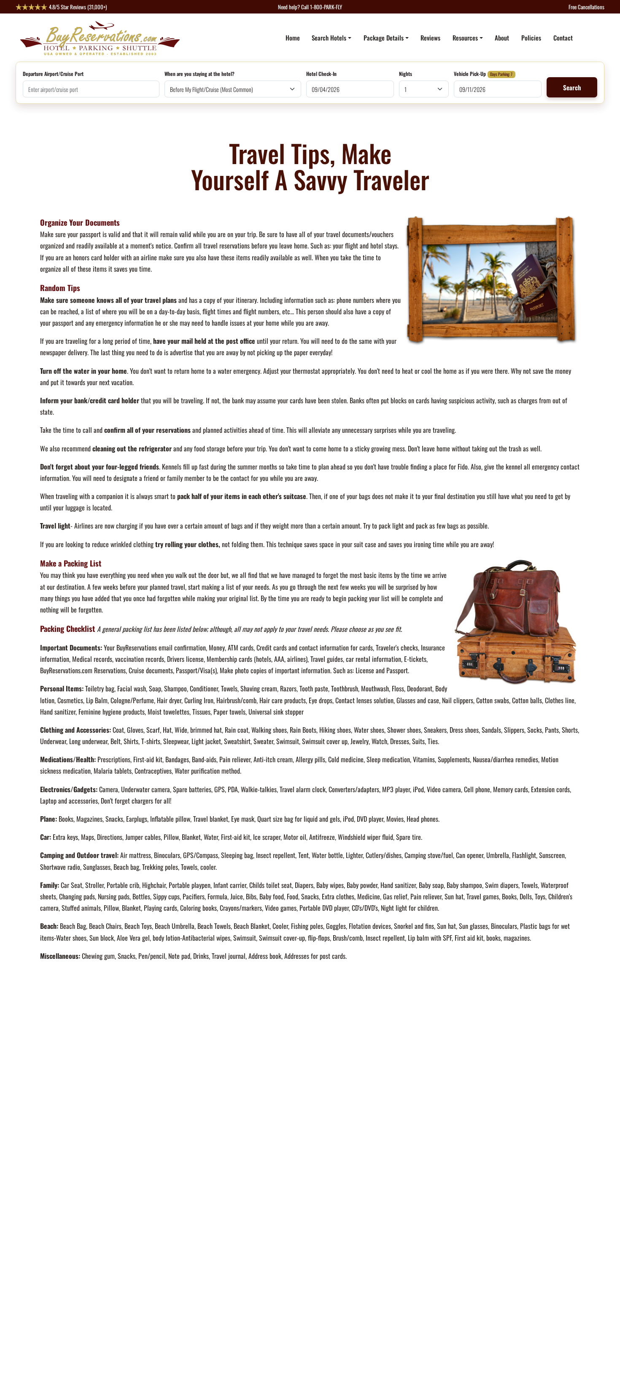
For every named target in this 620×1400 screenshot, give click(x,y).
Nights (405, 74)
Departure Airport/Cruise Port (53, 74)
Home (293, 37)
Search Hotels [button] (329, 37)
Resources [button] (465, 37)
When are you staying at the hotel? (199, 74)
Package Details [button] (384, 37)
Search (572, 87)
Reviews (430, 37)
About (502, 37)
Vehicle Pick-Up (470, 74)
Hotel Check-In (321, 74)
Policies (531, 37)
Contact (563, 37)
